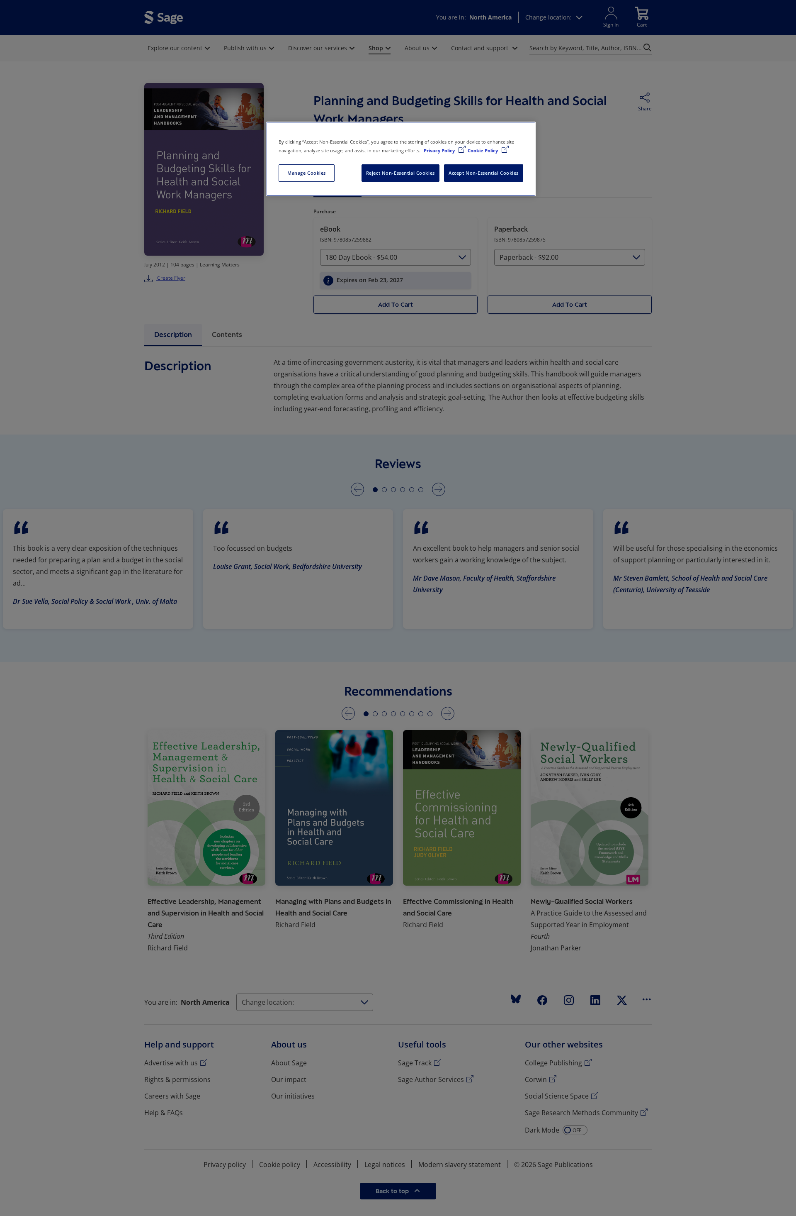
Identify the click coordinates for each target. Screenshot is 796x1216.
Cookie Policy (483, 150)
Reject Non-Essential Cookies (400, 173)
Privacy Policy (440, 150)
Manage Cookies (306, 173)
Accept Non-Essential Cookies (484, 173)
